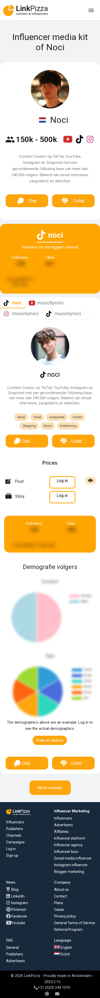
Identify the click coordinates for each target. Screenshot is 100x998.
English (66, 947)
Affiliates (61, 832)
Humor (77, 417)
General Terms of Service (74, 923)
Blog (14, 889)
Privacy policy (65, 916)
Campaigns (15, 842)
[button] (50, 740)
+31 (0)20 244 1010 (54, 987)
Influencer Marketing (71, 811)
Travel (37, 417)
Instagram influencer (71, 865)
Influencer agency (68, 845)
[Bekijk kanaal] (68, 142)
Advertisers (63, 825)
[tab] (12, 303)
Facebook (19, 916)
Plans (58, 903)
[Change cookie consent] (47, 994)
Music (48, 426)
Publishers (14, 829)
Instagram (19, 903)
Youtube (18, 923)
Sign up (12, 855)
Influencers (15, 822)
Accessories (57, 417)
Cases (59, 909)
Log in (11, 849)
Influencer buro (66, 852)
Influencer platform (69, 838)
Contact (60, 896)
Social (21, 417)
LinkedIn (18, 896)
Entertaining (68, 426)
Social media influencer (73, 858)
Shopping (29, 426)
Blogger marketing (69, 872)
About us (61, 889)
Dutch (65, 954)
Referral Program (68, 929)
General (12, 947)
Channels (13, 835)
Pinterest (18, 909)
